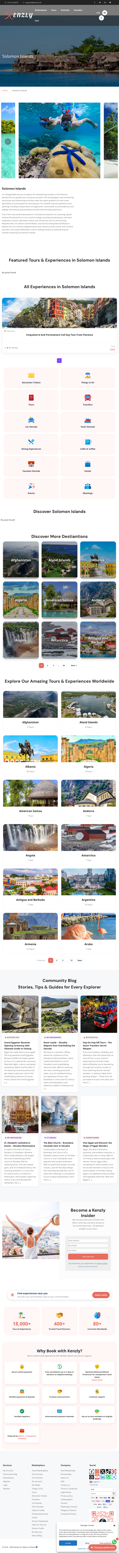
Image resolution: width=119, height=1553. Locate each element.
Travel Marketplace (40, 1470)
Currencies (93, 1485)
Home (5, 90)
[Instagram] (97, 1471)
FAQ (62, 1481)
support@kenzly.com (33, 2)
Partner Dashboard (40, 1521)
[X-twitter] (102, 1471)
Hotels (34, 1517)
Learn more (97, 1380)
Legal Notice (66, 1492)
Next (80, 960)
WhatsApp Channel (69, 1506)
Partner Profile (38, 1528)
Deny (87, 1543)
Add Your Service (39, 1525)
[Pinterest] (114, 1471)
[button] (114, 1525)
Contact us (65, 1485)
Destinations (41, 10)
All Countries (37, 1474)
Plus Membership (68, 1470)
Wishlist (6, 1488)
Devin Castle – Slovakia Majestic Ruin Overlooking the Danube (59, 1045)
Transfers (78, 10)
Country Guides (92, 1138)
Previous (41, 960)
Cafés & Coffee (38, 1510)
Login (5, 1485)
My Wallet (36, 1485)
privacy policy (102, 1263)
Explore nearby (101, 1295)
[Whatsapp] (108, 1477)
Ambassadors (67, 1499)
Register (6, 1481)
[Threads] (91, 1477)
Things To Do (37, 1488)
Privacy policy (67, 1496)
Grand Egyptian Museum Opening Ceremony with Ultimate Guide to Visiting (17, 1045)
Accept (68, 1543)
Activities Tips (13, 1037)
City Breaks (51, 1138)
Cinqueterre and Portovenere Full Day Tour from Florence (59, 334)
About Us (65, 1478)
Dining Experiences (40, 1514)
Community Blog (10, 1474)
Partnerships (66, 1474)
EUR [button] (98, 13)
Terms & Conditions (69, 1488)
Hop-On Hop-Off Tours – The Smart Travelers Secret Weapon (97, 1045)
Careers (64, 1503)
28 (64, 665)
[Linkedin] (102, 1477)
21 (72, 960)
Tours (53, 10)
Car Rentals (37, 1503)
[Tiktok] (108, 1471)
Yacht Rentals (37, 1506)
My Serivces (37, 1532)
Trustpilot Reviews (68, 1514)
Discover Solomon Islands (59, 511)
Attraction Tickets (39, 1496)
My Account (8, 1470)
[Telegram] (114, 1477)
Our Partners (37, 1478)
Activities (65, 10)
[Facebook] (91, 1471)
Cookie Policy (82, 1549)
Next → (74, 665)
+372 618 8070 (12, 2)
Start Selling (37, 1535)
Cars (37, 20)
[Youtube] (97, 1477)
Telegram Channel (68, 1510)
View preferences (106, 1543)
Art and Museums (53, 1037)
